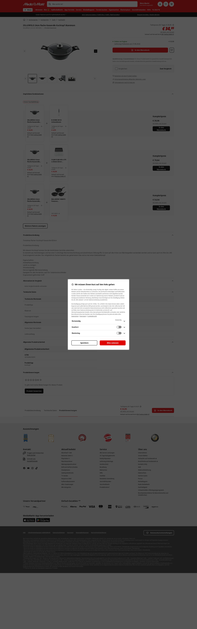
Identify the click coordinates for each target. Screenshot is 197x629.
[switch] (119, 327)
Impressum (83, 316)
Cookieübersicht (92, 316)
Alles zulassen (113, 343)
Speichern (84, 343)
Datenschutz (74, 316)
